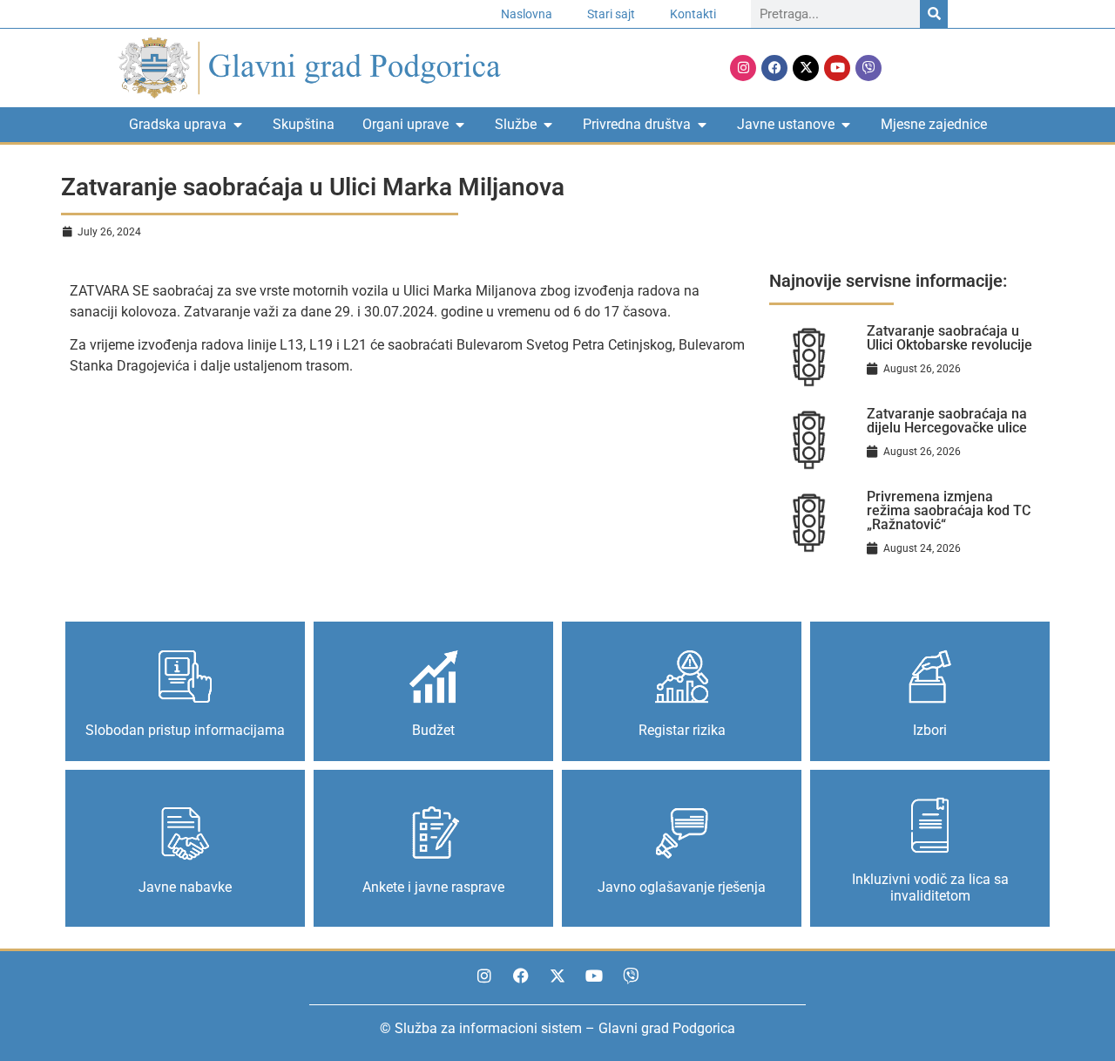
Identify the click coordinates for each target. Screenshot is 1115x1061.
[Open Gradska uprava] (238, 124)
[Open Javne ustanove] (846, 124)
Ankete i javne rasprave (433, 887)
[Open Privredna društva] (702, 124)
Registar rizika (682, 730)
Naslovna (526, 14)
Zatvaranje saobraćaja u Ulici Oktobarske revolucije (949, 338)
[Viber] (868, 68)
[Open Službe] (548, 124)
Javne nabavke (185, 887)
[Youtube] (837, 68)
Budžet (433, 730)
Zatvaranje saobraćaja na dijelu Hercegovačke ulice (947, 420)
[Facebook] (774, 68)
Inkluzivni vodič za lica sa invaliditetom (930, 887)
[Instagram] (743, 68)
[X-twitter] (806, 68)
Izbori (930, 730)
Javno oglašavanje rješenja (682, 887)
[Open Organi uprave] (460, 124)
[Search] (934, 14)
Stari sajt (611, 14)
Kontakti (693, 14)
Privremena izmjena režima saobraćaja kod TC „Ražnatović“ (949, 510)
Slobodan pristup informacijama (185, 730)
